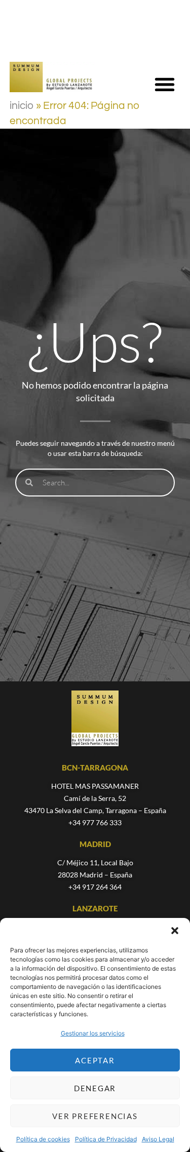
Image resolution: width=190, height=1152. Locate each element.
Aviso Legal (158, 1139)
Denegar (95, 1088)
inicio (22, 105)
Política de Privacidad (106, 1139)
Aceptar (95, 1060)
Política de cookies (43, 1139)
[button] (175, 931)
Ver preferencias (94, 1116)
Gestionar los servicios (93, 1033)
